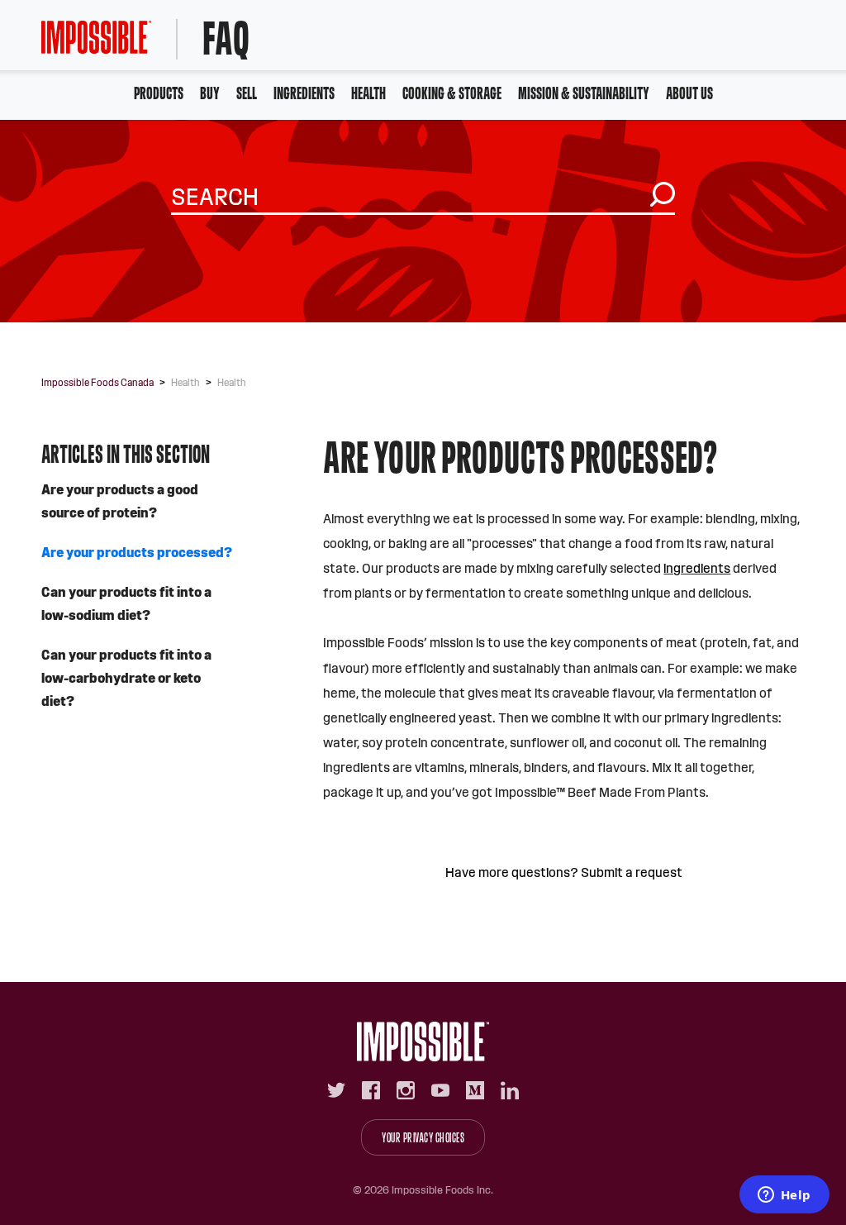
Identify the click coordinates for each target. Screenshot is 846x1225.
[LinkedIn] (510, 1090)
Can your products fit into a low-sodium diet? (126, 604)
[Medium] (475, 1090)
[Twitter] (336, 1090)
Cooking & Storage (451, 93)
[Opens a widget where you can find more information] (784, 1196)
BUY (210, 93)
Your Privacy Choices (423, 1137)
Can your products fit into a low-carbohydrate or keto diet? (126, 678)
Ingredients (304, 93)
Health (368, 93)
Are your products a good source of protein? (119, 501)
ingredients (696, 568)
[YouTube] (440, 1090)
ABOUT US (689, 93)
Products (158, 93)
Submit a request (631, 872)
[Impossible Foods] (423, 1041)
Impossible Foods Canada (97, 382)
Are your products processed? (136, 552)
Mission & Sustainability (583, 93)
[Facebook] (371, 1090)
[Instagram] (406, 1090)
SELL (246, 93)
